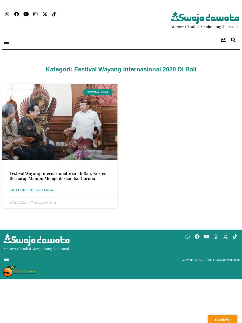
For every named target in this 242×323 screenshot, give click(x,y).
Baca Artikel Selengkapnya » (32, 190)
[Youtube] (26, 14)
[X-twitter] (45, 14)
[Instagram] (35, 14)
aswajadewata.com (227, 260)
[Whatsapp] (7, 14)
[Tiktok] (54, 14)
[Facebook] (16, 14)
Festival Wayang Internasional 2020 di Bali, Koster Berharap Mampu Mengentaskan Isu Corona (57, 175)
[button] (6, 42)
